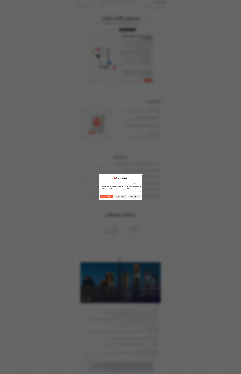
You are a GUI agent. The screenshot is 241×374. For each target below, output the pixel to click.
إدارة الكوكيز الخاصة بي (120, 196)
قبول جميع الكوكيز (106, 196)
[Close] (142, 174)
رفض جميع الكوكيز (134, 196)
